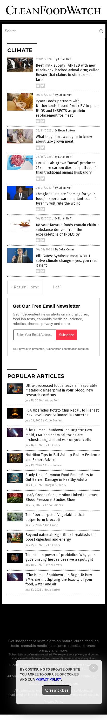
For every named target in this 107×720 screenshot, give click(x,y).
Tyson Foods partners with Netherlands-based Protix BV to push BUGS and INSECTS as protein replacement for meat (67, 108)
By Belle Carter (64, 249)
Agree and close (56, 690)
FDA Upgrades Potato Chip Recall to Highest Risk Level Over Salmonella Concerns (62, 412)
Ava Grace (51, 525)
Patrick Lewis (53, 565)
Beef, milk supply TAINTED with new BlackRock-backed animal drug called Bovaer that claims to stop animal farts (67, 72)
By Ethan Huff (63, 59)
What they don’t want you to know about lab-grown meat (64, 139)
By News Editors (65, 130)
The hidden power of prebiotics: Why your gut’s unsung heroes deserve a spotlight (60, 557)
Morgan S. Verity (55, 485)
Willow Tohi (52, 400)
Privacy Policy (48, 679)
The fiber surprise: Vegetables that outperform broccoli (54, 517)
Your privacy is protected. (29, 348)
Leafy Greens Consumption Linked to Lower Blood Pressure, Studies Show (61, 497)
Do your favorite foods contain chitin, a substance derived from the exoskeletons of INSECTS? (67, 230)
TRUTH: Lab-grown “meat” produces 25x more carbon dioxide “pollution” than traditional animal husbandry (66, 168)
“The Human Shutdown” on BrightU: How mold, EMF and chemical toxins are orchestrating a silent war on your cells (58, 435)
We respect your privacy (68, 654)
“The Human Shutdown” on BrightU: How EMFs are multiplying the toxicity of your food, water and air (58, 579)
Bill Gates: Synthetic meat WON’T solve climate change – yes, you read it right (66, 261)
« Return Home (25, 287)
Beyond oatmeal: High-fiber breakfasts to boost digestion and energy (60, 537)
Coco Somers (54, 420)
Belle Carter (52, 445)
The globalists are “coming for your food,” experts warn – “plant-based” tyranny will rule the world (66, 199)
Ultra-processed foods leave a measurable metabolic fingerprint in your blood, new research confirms (61, 390)
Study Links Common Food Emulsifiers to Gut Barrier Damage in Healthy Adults (59, 477)
